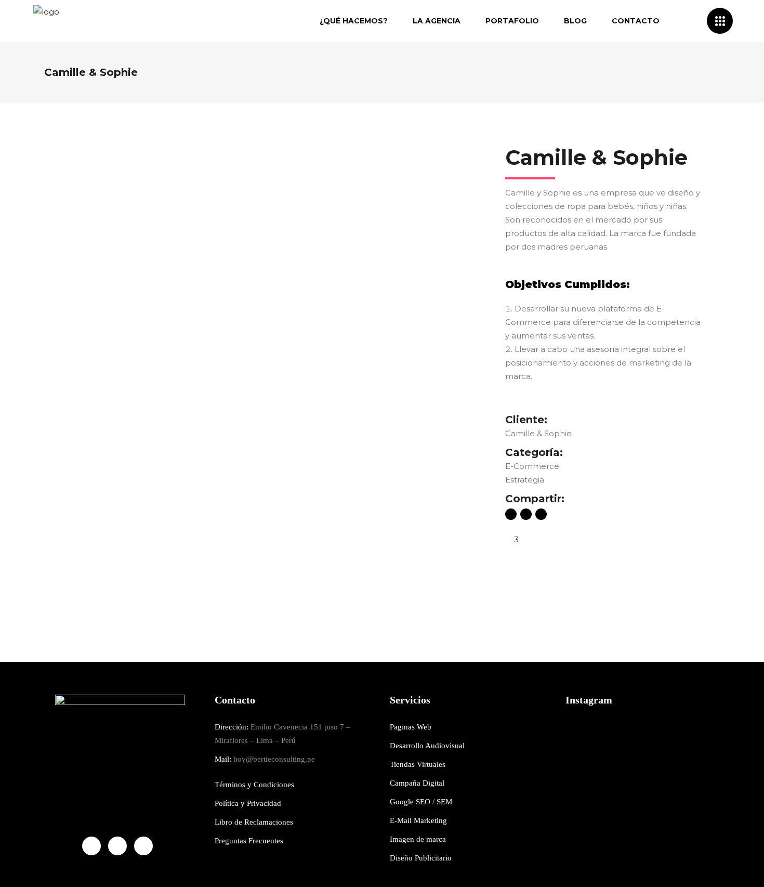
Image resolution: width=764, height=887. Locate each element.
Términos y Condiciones (254, 784)
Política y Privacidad (248, 803)
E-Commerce (532, 466)
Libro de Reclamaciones (254, 822)
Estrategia (524, 480)
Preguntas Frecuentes (249, 841)
